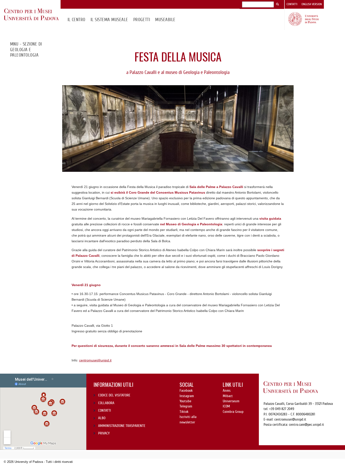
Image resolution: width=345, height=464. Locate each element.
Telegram (186, 406)
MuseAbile (165, 19)
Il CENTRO (76, 19)
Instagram (187, 396)
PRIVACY (104, 433)
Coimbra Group (233, 412)
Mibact (228, 396)
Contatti (292, 4)
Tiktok (184, 412)
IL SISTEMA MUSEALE (109, 19)
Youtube (185, 401)
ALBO (101, 418)
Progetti (141, 19)
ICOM (226, 406)
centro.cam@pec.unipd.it (306, 424)
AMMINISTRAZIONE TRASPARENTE (121, 426)
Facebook (186, 390)
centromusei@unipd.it (95, 360)
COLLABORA (106, 403)
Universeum (231, 401)
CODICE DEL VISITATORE (114, 395)
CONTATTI (104, 410)
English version (312, 4)
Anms (226, 390)
